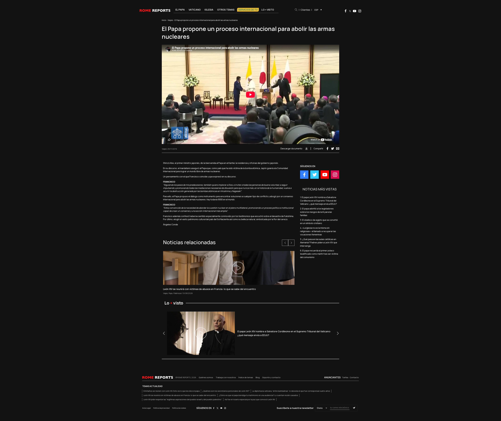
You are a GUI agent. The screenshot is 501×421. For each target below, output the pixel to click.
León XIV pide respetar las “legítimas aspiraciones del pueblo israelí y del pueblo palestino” (183, 399)
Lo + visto (267, 9)
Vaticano (195, 9)
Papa (170, 293)
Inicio (164, 20)
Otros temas (225, 9)
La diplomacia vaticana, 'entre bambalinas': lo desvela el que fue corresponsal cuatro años (291, 391)
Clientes (305, 9)
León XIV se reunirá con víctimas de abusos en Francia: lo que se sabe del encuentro (180, 395)
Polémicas (177, 293)
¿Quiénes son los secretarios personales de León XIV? (225, 391)
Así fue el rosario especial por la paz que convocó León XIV (250, 399)
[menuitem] (317, 10)
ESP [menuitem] (316, 9)
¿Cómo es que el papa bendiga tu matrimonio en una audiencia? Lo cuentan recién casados (258, 395)
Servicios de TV (248, 9)
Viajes (170, 20)
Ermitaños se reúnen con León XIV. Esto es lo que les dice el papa (172, 391)
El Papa (180, 9)
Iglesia (209, 9)
